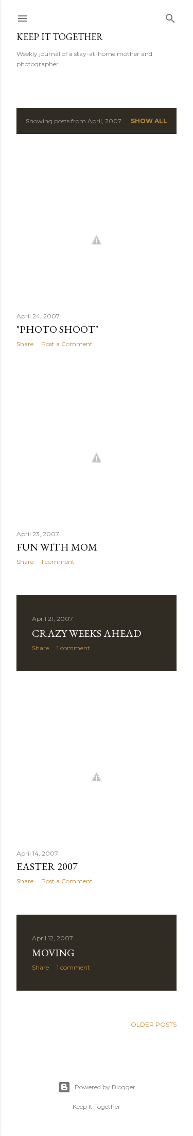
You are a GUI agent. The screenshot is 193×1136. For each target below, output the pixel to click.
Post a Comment (67, 344)
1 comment (58, 561)
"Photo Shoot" (57, 329)
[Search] (170, 16)
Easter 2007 (47, 866)
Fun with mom (56, 547)
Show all (149, 121)
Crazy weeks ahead (86, 633)
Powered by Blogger (105, 1087)
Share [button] (24, 344)
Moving (53, 952)
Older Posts (154, 1024)
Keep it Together (59, 37)
